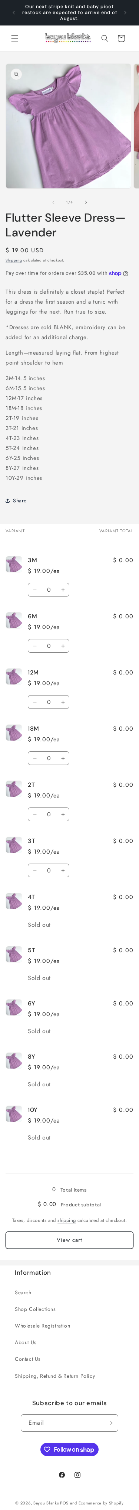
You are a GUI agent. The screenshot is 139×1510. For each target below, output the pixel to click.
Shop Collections (35, 1309)
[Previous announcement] (14, 12)
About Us (26, 1342)
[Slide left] (53, 202)
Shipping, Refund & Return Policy (55, 1376)
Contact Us (28, 1359)
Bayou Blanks (46, 1503)
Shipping (14, 260)
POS (64, 1503)
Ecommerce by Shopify (101, 1503)
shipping (66, 1220)
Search (23, 1292)
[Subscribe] (110, 1423)
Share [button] (20, 500)
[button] (15, 38)
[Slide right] (86, 202)
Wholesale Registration (42, 1325)
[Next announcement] (125, 12)
